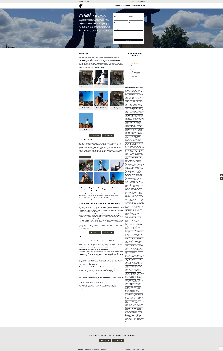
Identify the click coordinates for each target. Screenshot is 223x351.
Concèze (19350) (132, 277)
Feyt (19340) (134, 261)
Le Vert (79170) (136, 233)
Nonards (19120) (135, 202)
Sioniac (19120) (135, 107)
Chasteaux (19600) (129, 286)
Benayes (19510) (139, 304)
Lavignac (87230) (129, 237)
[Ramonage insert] (86, 98)
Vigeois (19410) (132, 91)
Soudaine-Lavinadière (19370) (135, 105)
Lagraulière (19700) (133, 245)
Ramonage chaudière (86, 87)
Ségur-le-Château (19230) (134, 111)
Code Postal (132, 22)
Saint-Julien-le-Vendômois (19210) (136, 147)
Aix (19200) (135, 319)
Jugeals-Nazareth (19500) (137, 254)
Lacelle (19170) (132, 249)
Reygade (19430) (132, 188)
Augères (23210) (138, 311)
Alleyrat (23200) (135, 316)
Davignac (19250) (132, 268)
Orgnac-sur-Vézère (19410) (138, 200)
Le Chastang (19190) (136, 235)
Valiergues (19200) (133, 97)
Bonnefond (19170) (136, 301)
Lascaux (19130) (137, 238)
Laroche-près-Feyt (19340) (131, 240)
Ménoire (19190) (132, 216)
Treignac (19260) (139, 101)
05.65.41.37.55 (86, 1)
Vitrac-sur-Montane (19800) (131, 90)
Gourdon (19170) (129, 258)
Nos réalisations (126, 5)
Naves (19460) (136, 205)
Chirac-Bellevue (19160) (138, 280)
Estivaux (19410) (136, 263)
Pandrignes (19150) (139, 198)
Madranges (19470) (129, 224)
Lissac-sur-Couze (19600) (130, 227)
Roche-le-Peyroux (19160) (137, 185)
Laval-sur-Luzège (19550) (138, 237)
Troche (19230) (132, 101)
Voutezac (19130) (137, 89)
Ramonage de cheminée (101, 87)
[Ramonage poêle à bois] (101, 98)
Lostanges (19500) (137, 226)
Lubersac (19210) (138, 224)
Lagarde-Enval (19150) (134, 247)
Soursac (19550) (132, 104)
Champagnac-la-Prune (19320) (132, 290)
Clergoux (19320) (129, 280)
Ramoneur (86, 129)
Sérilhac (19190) (128, 110)
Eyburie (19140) (128, 263)
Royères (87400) (139, 182)
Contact (143, 5)
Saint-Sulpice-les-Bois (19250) (131, 121)
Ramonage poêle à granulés (117, 108)
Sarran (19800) (132, 112)
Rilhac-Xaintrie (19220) (130, 186)
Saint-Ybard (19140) (129, 118)
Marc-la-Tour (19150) (133, 221)
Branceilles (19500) (133, 300)
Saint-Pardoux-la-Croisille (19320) (132, 132)
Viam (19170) (139, 91)
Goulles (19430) (136, 258)
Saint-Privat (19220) (138, 125)
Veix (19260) (135, 94)
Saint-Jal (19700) (136, 150)
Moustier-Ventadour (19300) (131, 206)
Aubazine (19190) (129, 312)
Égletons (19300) (132, 266)
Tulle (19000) (135, 100)
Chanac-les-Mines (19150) (134, 288)
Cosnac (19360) (136, 273)
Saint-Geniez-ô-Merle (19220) (131, 160)
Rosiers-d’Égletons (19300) (131, 184)
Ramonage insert (86, 107)
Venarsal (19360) (129, 94)
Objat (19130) (128, 202)
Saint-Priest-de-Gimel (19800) (131, 126)
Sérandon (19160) (136, 110)
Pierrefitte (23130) (129, 192)
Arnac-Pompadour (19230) (135, 314)
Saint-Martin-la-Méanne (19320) (136, 142)
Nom (115, 16)
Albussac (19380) (140, 318)
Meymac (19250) (135, 213)
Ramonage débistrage (117, 87)
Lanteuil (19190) (132, 241)
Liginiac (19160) (132, 230)
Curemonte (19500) (133, 270)
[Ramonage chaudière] (86, 77)
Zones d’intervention (135, 5)
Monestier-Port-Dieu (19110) (135, 207)
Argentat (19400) (129, 315)
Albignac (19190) (128, 319)
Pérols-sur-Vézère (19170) (137, 196)
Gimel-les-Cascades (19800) (135, 259)
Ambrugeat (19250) (137, 315)
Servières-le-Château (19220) (135, 108)
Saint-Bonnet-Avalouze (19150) (135, 177)
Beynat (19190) (132, 304)
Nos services (118, 5)
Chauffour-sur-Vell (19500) (134, 284)
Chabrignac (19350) (138, 294)
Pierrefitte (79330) (137, 191)
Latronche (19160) (129, 238)
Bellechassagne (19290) (130, 305)
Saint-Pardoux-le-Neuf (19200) (135, 130)
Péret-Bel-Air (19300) (129, 198)
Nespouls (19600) (129, 205)
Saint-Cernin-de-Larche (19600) (135, 170)
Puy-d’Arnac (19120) (136, 189)
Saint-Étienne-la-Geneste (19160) (136, 163)
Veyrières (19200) (129, 93)
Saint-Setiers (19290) (133, 123)
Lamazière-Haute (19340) (134, 242)
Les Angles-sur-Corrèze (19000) (132, 231)
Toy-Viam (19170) (129, 103)
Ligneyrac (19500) (133, 228)
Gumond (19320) (137, 255)
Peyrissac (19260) (129, 193)
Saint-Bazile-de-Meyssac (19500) (132, 178)
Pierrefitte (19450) (137, 192)
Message (116, 29)
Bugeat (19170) (128, 297)
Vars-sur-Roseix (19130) (134, 96)
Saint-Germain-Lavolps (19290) (135, 158)
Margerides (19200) (133, 219)
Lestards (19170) (139, 230)
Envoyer (128, 40)
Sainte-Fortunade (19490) (130, 115)
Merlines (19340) (132, 214)
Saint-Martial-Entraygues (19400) (132, 143)
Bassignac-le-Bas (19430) (134, 309)
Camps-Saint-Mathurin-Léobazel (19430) (134, 295)
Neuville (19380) (140, 203)
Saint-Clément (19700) (134, 167)
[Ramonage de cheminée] (101, 77)
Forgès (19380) (128, 261)
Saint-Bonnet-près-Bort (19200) (132, 171)
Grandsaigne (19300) (137, 256)
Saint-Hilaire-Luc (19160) (130, 154)
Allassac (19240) (132, 318)
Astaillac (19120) (136, 312)
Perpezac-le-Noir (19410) (130, 195)
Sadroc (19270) (132, 182)
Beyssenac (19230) (133, 302)
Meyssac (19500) (132, 212)
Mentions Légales (103, 349)
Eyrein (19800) (132, 262)
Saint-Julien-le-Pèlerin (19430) (131, 149)
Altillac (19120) (128, 316)
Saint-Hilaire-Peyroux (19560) (135, 153)
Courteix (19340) (132, 272)
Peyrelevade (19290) (137, 193)
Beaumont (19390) (133, 307)
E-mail (131, 16)
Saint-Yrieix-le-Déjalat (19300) (135, 117)
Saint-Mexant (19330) (133, 137)
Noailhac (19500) (132, 203)
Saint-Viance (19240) (129, 119)
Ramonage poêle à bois (101, 107)
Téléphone (117, 22)
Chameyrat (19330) (129, 293)
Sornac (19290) (128, 107)
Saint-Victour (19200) (138, 118)
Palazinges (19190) (136, 199)
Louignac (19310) (129, 226)
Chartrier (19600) (137, 286)
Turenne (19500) (128, 100)
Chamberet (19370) (129, 294)
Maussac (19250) (132, 217)
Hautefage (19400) (129, 255)
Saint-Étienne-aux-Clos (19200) (132, 164)
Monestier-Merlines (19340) (131, 209)
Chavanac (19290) (133, 283)
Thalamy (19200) (136, 103)
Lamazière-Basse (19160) (130, 244)
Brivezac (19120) (135, 297)
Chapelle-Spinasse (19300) (131, 287)
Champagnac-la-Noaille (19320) (132, 291)
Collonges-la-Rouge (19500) (135, 279)
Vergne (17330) (136, 93)
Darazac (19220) (132, 269)
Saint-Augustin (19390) (134, 181)
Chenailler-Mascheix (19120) (131, 281)
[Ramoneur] (86, 120)
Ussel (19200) (132, 98)
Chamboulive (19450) (138, 293)
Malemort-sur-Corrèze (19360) (135, 223)
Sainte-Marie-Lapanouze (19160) (136, 114)
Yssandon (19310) (129, 89)
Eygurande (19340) (140, 262)
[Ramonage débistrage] (117, 77)
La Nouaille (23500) (133, 251)
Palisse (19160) (128, 199)
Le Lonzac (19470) (136, 234)
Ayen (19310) (132, 311)
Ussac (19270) (138, 98)
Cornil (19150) (132, 274)
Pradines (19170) (129, 191)
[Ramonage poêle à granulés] (117, 98)
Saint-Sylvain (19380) (139, 119)
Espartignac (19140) (133, 265)
